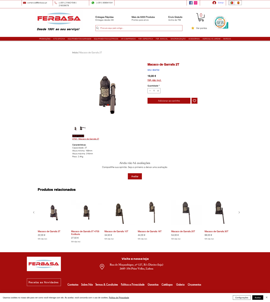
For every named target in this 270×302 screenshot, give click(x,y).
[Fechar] (266, 297)
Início (75, 52)
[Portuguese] (232, 3)
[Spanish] (238, 3)
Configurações (241, 297)
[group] (136, 221)
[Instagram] (195, 2)
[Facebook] (191, 2)
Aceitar (258, 297)
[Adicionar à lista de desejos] (194, 101)
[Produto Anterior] (33, 212)
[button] (201, 17)
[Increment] (158, 90)
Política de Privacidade (119, 297)
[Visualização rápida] (53, 212)
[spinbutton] (154, 90)
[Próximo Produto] (239, 212)
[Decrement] (149, 90)
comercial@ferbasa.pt (37, 2)
